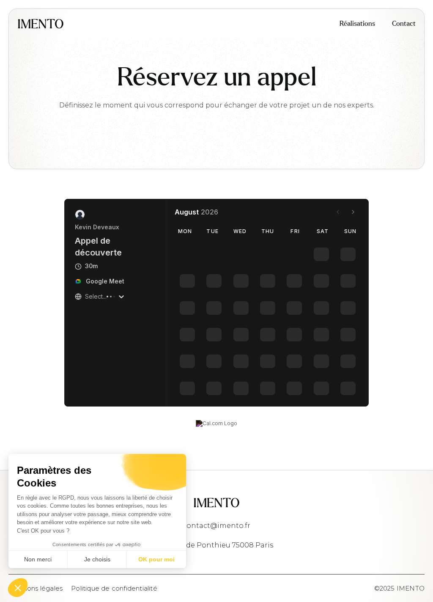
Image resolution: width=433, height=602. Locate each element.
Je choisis (97, 559)
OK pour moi (156, 559)
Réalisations (357, 23)
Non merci (38, 559)
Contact (404, 23)
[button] (18, 587)
